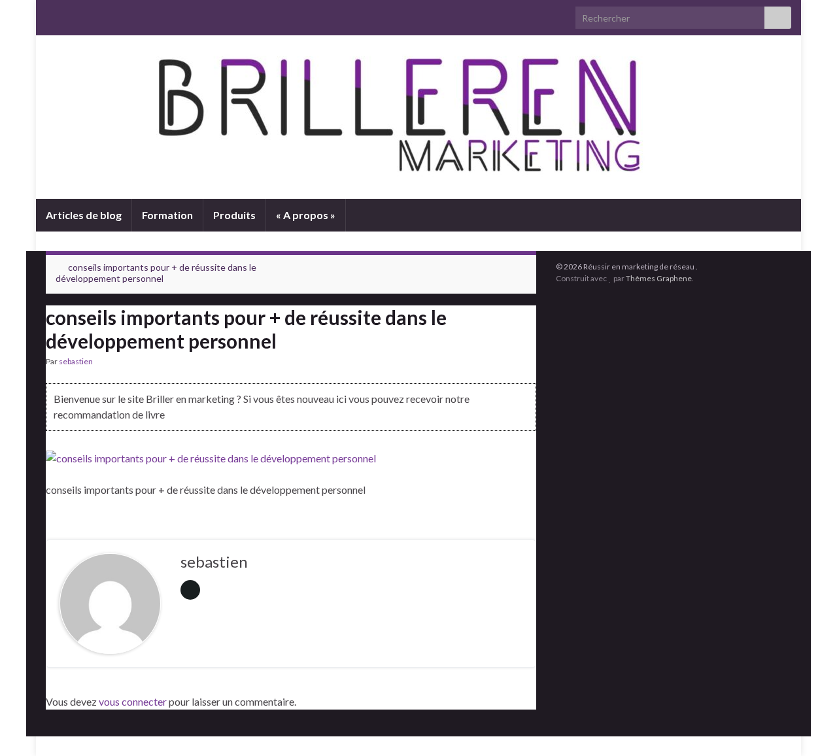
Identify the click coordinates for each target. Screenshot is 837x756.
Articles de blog (84, 215)
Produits (234, 215)
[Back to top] (807, 726)
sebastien (76, 361)
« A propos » (305, 215)
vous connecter (133, 701)
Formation (167, 215)
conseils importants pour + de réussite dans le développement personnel (156, 273)
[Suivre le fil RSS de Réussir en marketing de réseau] (52, 14)
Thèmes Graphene (659, 278)
